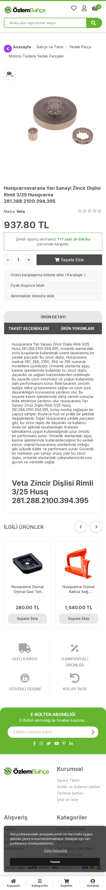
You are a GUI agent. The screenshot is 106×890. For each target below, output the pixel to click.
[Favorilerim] (74, 8)
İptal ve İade (67, 799)
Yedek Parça (80, 47)
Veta (20, 211)
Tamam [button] (55, 862)
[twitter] (48, 743)
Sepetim (66, 885)
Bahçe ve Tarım (50, 47)
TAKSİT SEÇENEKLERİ (28, 328)
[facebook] (34, 743)
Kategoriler (40, 885)
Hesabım (93, 885)
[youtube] (56, 743)
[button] (96, 526)
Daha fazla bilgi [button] (55, 851)
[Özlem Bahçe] (41, 9)
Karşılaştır (75, 275)
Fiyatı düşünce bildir (28, 285)
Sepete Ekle (71, 259)
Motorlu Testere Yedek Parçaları (36, 56)
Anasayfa (22, 47)
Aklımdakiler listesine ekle (32, 296)
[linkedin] (71, 743)
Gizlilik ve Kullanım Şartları (78, 786)
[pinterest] (64, 743)
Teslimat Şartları (70, 793)
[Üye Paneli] (84, 8)
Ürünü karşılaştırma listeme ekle (37, 275)
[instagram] (41, 743)
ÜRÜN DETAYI (53, 317)
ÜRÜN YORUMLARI (77, 328)
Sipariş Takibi (68, 780)
